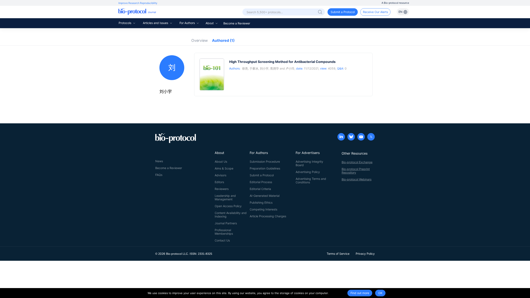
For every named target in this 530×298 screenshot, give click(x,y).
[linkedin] (341, 137)
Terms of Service (338, 253)
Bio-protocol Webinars (356, 179)
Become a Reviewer (236, 23)
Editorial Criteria (260, 189)
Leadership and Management (225, 197)
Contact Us (222, 240)
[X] (371, 137)
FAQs (158, 175)
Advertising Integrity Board (309, 163)
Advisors (220, 175)
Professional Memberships (224, 231)
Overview (199, 40)
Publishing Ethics (261, 202)
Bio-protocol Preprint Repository (356, 170)
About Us (221, 161)
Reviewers (222, 189)
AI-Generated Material (264, 195)
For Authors (187, 23)
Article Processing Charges (268, 216)
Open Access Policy (228, 206)
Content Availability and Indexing (231, 214)
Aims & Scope (224, 168)
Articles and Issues (156, 23)
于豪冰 (253, 68)
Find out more (360, 293)
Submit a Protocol (343, 12)
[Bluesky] (351, 137)
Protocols (125, 23)
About (210, 23)
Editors (219, 182)
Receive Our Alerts (375, 12)
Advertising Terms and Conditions (311, 180)
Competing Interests (263, 209)
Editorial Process (261, 182)
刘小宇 (264, 68)
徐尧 (245, 68)
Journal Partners (226, 223)
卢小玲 (290, 68)
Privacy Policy (365, 253)
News (159, 161)
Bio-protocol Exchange (357, 162)
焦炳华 (274, 68)
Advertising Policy (308, 172)
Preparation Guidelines (265, 168)
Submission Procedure (265, 161)
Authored (223, 40)
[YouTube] (361, 137)
